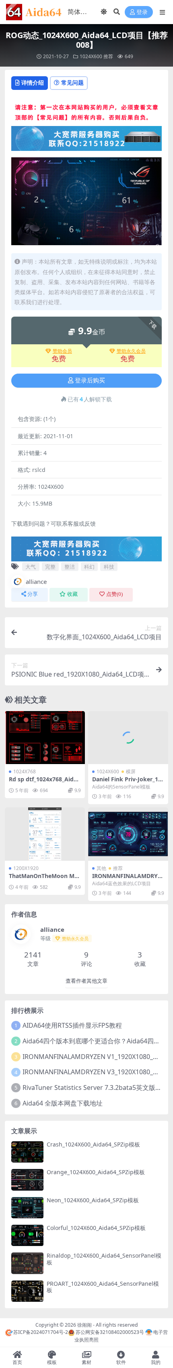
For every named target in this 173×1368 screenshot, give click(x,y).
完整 (50, 566)
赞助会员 (62, 351)
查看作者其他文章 (86, 981)
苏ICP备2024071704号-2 (40, 1332)
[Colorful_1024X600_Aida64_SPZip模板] (27, 1235)
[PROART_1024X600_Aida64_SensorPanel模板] (27, 1291)
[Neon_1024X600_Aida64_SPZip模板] (27, 1207)
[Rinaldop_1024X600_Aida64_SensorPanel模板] (27, 1263)
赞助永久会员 (131, 351)
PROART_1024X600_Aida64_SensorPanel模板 (103, 1287)
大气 (30, 566)
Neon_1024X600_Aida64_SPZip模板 (93, 1200)
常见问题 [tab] (72, 82)
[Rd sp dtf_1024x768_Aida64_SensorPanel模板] (45, 737)
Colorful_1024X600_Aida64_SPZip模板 (96, 1228)
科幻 (89, 566)
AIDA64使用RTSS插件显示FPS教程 (72, 1025)
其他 (101, 868)
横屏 (131, 771)
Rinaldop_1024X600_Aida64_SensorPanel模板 (104, 1259)
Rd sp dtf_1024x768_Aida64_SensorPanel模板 (44, 782)
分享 (32, 594)
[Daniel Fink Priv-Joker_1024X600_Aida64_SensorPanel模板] (128, 737)
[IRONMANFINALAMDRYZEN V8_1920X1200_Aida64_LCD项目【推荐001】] (128, 834)
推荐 (108, 56)
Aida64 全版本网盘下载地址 (63, 1103)
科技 (109, 566)
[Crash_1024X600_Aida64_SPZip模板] (27, 1152)
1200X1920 (26, 868)
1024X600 (91, 56)
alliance (36, 581)
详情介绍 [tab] (32, 82)
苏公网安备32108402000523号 (110, 1332)
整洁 (69, 566)
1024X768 (24, 771)
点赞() (114, 594)
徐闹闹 (84, 1324)
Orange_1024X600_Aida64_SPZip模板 (96, 1172)
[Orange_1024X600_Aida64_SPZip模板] (27, 1179)
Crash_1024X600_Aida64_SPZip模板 (93, 1144)
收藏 (72, 594)
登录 (142, 12)
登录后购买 (90, 380)
